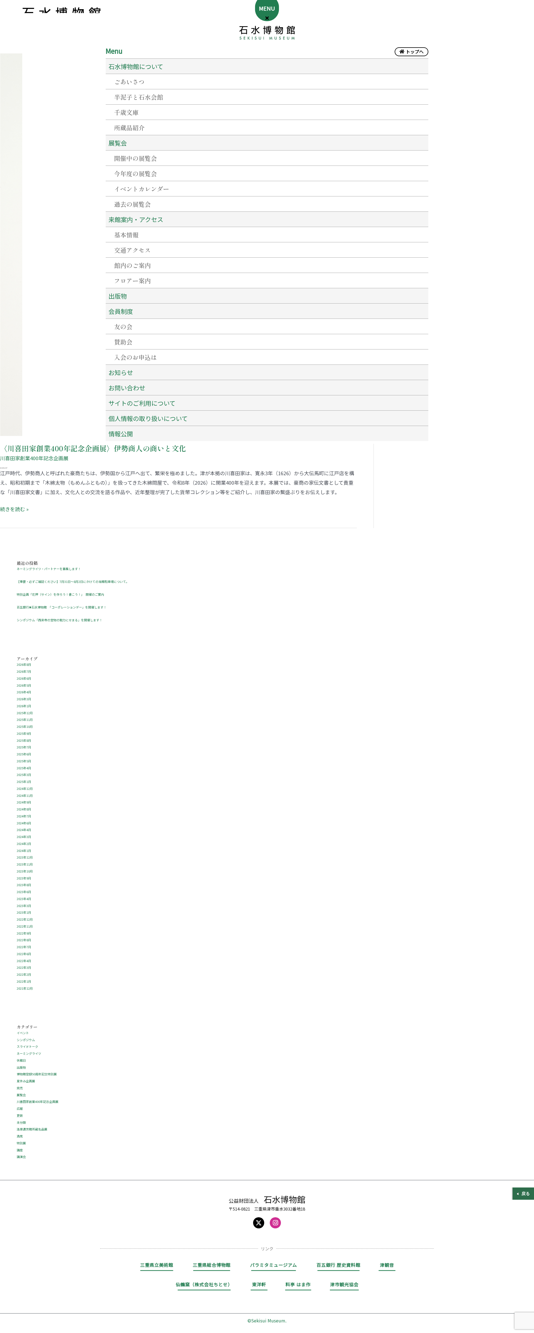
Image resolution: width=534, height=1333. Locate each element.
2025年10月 (25, 726)
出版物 (117, 295)
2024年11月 (25, 795)
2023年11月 (25, 864)
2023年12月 (25, 857)
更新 (20, 1115)
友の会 (123, 326)
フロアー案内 (132, 280)
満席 (20, 1136)
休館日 (21, 1060)
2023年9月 (24, 878)
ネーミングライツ (29, 1053)
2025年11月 (25, 719)
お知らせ (120, 372)
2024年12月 (25, 788)
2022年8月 (24, 940)
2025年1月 (24, 781)
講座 (20, 1150)
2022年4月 (24, 961)
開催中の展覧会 (135, 158)
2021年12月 (25, 988)
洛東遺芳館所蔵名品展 (32, 1129)
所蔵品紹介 (129, 127)
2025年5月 (24, 761)
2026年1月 (24, 706)
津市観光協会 (344, 1284)
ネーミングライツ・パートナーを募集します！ (49, 568)
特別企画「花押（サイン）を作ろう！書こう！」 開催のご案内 (60, 594)
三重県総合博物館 (212, 1264)
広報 (20, 1108)
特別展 (21, 1143)
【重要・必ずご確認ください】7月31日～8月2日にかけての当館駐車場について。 (73, 581)
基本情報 (126, 234)
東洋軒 (259, 1284)
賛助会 (123, 341)
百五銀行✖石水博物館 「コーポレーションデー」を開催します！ (62, 607)
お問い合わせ (126, 387)
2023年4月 (24, 898)
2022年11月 (25, 926)
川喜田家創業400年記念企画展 (34, 458)
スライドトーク (27, 1046)
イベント (23, 1033)
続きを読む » (14, 508)
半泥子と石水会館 (138, 96)
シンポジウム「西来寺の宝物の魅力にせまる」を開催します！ (59, 620)
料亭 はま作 (298, 1284)
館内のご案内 (132, 265)
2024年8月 (24, 809)
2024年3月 (24, 836)
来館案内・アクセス (135, 219)
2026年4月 (24, 692)
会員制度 (120, 311)
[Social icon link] (258, 1222)
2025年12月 (25, 713)
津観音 (387, 1264)
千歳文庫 (126, 112)
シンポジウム (26, 1040)
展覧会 (21, 1095)
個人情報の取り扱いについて (148, 418)
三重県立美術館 (156, 1264)
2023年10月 (25, 871)
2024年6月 (24, 823)
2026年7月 (24, 671)
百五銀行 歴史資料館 (338, 1264)
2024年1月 (24, 850)
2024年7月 (24, 816)
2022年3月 (24, 967)
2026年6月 (24, 678)
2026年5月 (24, 685)
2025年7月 (24, 747)
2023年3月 (24, 905)
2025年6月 (24, 754)
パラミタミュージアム (273, 1264)
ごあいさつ (129, 81)
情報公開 (120, 433)
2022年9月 (24, 933)
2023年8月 (24, 885)
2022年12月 (25, 919)
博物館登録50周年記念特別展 (37, 1074)
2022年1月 (24, 981)
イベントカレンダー (141, 188)
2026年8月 (24, 664)
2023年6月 (24, 892)
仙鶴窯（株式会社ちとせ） (204, 1284)
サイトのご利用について (141, 402)
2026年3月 (24, 699)
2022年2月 (24, 974)
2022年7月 (24, 947)
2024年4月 (24, 829)
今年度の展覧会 (135, 173)
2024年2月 (24, 843)
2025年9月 (24, 733)
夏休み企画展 (26, 1081)
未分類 (21, 1122)
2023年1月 (24, 912)
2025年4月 (24, 768)
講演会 (21, 1156)
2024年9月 (24, 802)
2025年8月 (24, 740)
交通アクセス (132, 249)
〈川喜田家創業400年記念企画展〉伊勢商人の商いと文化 (93, 448)
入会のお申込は (135, 357)
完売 (20, 1088)
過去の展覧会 (132, 203)
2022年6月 (24, 954)
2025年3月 (24, 774)
